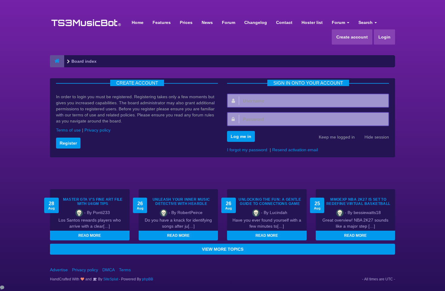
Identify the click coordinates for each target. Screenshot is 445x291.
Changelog (255, 22)
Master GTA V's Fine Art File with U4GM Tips (93, 201)
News (207, 22)
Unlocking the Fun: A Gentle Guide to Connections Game (270, 201)
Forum (228, 22)
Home (137, 22)
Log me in (241, 136)
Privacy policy (97, 130)
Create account (352, 37)
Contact (284, 22)
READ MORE (89, 235)
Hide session (376, 137)
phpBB (147, 279)
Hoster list (312, 22)
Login (384, 37)
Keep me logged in (337, 137)
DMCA (108, 269)
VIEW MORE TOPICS (222, 249)
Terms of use (68, 130)
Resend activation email (295, 149)
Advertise (59, 269)
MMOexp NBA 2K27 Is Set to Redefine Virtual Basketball (358, 201)
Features (162, 22)
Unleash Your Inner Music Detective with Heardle (181, 201)
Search (366, 22)
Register (68, 143)
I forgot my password (247, 149)
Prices (186, 22)
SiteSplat (110, 279)
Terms (125, 269)
